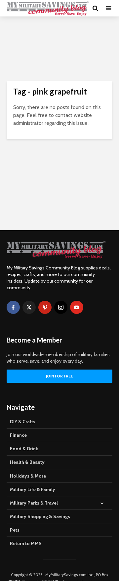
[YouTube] (76, 307)
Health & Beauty (27, 462)
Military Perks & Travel (34, 503)
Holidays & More (28, 476)
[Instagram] (60, 307)
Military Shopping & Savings (40, 516)
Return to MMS (26, 543)
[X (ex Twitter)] (29, 307)
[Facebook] (13, 307)
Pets (15, 530)
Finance (18, 435)
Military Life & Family (32, 489)
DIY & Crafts (22, 422)
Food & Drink (24, 449)
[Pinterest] (45, 307)
